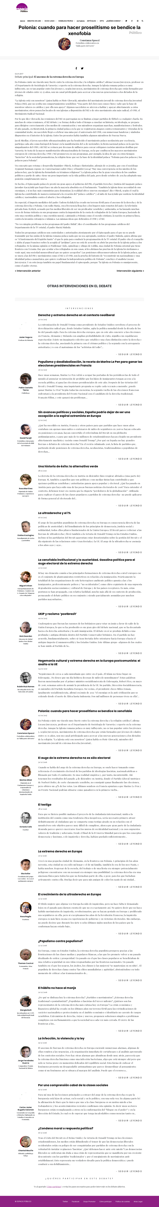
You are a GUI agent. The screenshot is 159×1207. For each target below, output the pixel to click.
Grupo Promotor (89, 1201)
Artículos (91, 21)
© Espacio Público (23, 1201)
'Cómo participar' (54, 1186)
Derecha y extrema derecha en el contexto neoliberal (76, 315)
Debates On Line (34, 21)
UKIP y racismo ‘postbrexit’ (57, 614)
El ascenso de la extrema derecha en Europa (59, 76)
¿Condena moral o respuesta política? (65, 1128)
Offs (102, 21)
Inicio (22, 21)
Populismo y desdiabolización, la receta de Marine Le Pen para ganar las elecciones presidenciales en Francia (90, 363)
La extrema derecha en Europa (60, 851)
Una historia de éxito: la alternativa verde (68, 466)
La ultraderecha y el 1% (54, 513)
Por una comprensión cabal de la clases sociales (73, 1085)
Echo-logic (50, 21)
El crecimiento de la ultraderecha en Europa (69, 894)
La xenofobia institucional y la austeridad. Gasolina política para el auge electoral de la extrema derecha (86, 561)
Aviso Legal (138, 1201)
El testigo (44, 805)
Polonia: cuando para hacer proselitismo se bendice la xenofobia (85, 711)
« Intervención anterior (28, 270)
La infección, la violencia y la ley (61, 1038)
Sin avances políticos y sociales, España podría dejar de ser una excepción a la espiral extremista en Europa (84, 414)
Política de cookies (123, 1201)
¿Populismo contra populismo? (60, 941)
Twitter (65, 1201)
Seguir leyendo (129, 354)
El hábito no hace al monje (57, 988)
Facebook (75, 1201)
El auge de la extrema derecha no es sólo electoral (74, 758)
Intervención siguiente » (130, 270)
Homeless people (65, 21)
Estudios (81, 21)
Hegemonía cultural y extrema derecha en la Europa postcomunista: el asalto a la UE (89, 662)
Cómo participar (105, 1201)
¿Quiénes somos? (113, 21)
